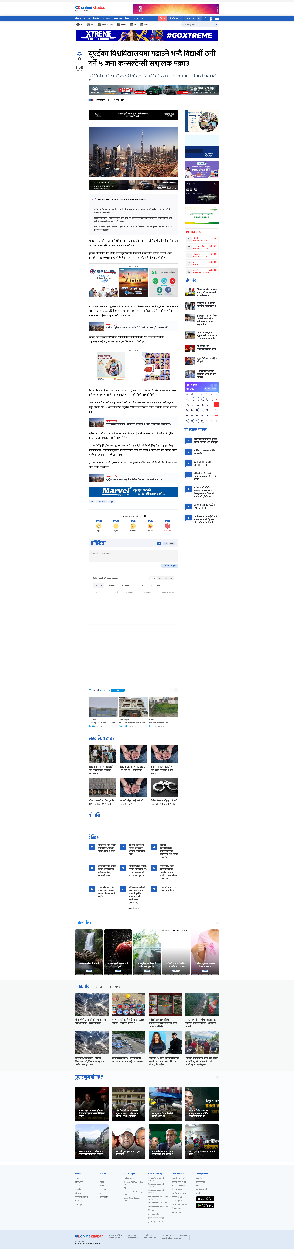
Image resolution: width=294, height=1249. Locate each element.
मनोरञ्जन (118, 18)
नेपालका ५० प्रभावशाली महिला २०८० (156, 1191)
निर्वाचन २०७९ (177, 1197)
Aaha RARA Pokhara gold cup (134, 1193)
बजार (101, 1178)
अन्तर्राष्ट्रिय (78, 1205)
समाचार (87, 18)
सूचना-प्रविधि (104, 1197)
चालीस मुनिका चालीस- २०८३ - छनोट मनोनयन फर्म (158, 1198)
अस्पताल (123, 24)
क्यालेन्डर (191, 385)
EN (199, 18)
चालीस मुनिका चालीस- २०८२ (158, 1203)
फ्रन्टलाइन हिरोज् (153, 1214)
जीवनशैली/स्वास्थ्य (81, 1197)
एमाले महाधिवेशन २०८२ (180, 1205)
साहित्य (77, 1186)
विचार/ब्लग (79, 1182)
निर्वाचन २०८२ (177, 1201)
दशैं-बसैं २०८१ (177, 1212)
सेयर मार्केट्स (176, 18)
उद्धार (92, 24)
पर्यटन (102, 1182)
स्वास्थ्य (191, 18)
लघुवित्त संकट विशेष (179, 1182)
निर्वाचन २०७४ (177, 1189)
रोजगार (102, 1186)
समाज (77, 1178)
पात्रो (164, 18)
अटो (101, 1193)
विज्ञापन (199, 1186)
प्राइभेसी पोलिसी (201, 1189)
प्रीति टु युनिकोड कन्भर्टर (156, 1218)
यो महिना (118, 987)
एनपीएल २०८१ (129, 1178)
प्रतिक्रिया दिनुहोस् (169, 566)
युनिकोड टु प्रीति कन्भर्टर (156, 1222)
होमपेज (78, 18)
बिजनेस (96, 18)
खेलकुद (135, 18)
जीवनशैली (106, 18)
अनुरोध (146, 24)
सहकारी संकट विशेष (179, 1178)
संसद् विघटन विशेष (178, 1186)
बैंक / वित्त (103, 1189)
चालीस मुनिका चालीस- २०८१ (158, 1207)
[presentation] (172, 690)
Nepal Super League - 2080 (132, 1199)
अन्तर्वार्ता (78, 1189)
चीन (135, 24)
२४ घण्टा (98, 987)
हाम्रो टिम (199, 1178)
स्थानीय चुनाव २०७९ (179, 1193)
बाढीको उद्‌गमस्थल (107, 24)
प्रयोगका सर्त (200, 1182)
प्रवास (77, 1201)
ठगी (92, 501)
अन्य (143, 18)
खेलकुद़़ (78, 1193)
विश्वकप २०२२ (177, 1208)
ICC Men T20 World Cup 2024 (133, 1183)
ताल (82, 24)
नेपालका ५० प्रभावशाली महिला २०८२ (156, 1179)
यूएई (111, 501)
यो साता (108, 987)
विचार (127, 18)
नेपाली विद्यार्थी (101, 501)
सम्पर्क (198, 1193)
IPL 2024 (127, 1188)
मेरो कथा (151, 1210)
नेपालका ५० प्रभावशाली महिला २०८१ (156, 1185)
